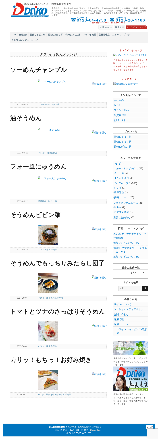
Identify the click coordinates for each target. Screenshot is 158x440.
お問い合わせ (105, 27)
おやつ (60, 298)
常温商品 (53, 152)
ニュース (116, 34)
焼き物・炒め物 (55, 394)
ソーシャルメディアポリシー (130, 309)
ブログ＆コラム (122, 183)
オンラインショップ (136, 27)
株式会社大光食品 (61, 4)
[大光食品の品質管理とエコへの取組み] (130, 348)
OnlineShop (95, 430)
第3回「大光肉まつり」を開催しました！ (130, 250)
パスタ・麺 (54, 104)
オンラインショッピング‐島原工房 (130, 331)
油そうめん (26, 117)
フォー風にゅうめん (38, 166)
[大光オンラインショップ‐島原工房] (130, 55)
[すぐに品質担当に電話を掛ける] (127, 20)
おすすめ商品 (121, 212)
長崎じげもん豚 (73, 34)
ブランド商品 (89, 34)
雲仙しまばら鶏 (37, 34)
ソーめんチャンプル (38, 69)
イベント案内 (121, 177)
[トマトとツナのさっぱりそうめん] (54, 331)
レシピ (34, 40)
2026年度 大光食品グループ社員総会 (129, 236)
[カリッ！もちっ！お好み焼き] (54, 380)
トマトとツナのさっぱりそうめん (57, 311)
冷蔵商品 (42, 201)
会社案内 (23, 34)
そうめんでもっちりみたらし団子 (57, 262)
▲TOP (149, 427)
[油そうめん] (54, 138)
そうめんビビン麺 (35, 214)
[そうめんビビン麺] (54, 235)
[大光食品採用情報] (130, 379)
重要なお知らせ (122, 217)
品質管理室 (104, 34)
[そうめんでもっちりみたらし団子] (54, 283)
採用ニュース (121, 197)
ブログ (126, 34)
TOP (13, 34)
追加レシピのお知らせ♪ (126, 242)
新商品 (118, 207)
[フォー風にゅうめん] (54, 186)
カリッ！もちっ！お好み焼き (51, 359)
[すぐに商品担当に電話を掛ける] (88, 20)
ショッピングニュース (125, 202)
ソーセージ (44, 104)
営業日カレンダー (20, 40)
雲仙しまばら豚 (55, 34)
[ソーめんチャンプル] (54, 90)
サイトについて (122, 304)
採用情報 (119, 27)
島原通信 (119, 192)
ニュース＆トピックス (125, 168)
